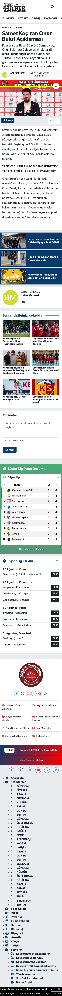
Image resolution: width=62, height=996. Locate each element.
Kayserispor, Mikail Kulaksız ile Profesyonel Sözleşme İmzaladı (16, 370)
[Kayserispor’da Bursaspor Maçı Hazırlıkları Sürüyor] (16, 328)
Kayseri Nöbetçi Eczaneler (12, 707)
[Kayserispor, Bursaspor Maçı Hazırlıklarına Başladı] (45, 328)
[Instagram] (28, 693)
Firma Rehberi (20, 921)
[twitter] (20, 770)
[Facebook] (16, 693)
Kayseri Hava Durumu (47, 705)
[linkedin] (56, 770)
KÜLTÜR (21, 802)
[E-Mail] (23, 302)
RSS (11, 750)
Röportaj (17, 929)
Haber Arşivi (42, 736)
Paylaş (9, 120)
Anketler (17, 937)
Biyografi (17, 933)
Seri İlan (16, 925)
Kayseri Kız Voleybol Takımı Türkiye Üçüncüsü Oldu (45, 370)
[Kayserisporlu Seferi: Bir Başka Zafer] (16, 386)
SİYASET (23, 18)
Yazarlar (16, 917)
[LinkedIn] (34, 693)
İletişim (21, 847)
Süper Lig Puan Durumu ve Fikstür (37, 970)
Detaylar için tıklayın (31, 549)
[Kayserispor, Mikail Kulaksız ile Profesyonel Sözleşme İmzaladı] (16, 357)
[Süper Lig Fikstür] (57, 561)
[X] (22, 693)
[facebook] (11, 770)
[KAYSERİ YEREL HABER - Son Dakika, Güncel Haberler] (14, 7)
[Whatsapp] (45, 693)
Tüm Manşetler (44, 728)
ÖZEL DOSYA (24, 823)
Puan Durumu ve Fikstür (18, 728)
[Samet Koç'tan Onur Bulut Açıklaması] (31, 98)
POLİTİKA (22, 827)
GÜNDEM (8, 18)
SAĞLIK (21, 831)
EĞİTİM (21, 814)
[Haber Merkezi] (10, 297)
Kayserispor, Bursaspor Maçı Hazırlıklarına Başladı (45, 341)
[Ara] (52, 7)
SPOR (19, 28)
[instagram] (29, 770)
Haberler (7, 28)
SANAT (21, 806)
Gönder (9, 450)
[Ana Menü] (57, 7)
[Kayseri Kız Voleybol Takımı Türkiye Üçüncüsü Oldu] (45, 357)
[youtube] (38, 770)
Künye (15, 941)
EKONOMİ (50, 18)
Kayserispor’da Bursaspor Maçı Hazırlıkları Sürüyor (13, 341)
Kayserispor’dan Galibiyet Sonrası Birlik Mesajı (45, 399)
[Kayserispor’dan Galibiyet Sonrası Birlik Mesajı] (45, 386)
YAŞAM (21, 843)
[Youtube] (39, 693)
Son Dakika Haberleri (16, 736)
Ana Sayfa (17, 778)
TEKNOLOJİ (23, 839)
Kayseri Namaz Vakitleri (12, 718)
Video (15, 912)
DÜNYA (21, 810)
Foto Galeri (18, 908)
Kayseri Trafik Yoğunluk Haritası (46, 718)
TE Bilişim (38, 760)
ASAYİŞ (36, 18)
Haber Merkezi (30, 295)
